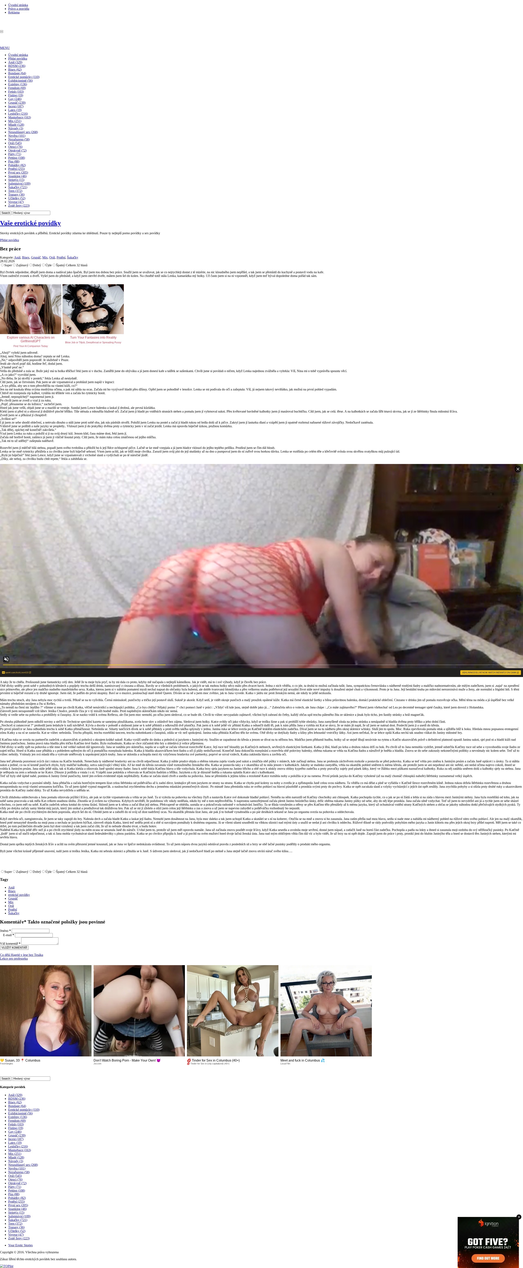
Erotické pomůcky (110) (23, 77)
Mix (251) (14, 121)
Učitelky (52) (16, 198)
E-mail (8, 935)
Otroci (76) (15, 146)
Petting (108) (16, 157)
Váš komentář (10, 943)
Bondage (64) (17, 73)
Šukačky (72, 257)
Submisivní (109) (19, 183)
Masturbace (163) (19, 117)
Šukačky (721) (17, 187)
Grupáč (36, 257)
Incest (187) (15, 106)
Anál (17, 257)
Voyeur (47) (16, 202)
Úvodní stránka (18, 5)
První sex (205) (18, 172)
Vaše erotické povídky (30, 223)
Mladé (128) (16, 124)
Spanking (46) (17, 176)
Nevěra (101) (16, 135)
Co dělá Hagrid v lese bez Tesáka (21, 955)
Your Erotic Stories (20, 1245)
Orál (52, 257)
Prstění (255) (16, 169)
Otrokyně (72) (17, 150)
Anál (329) (15, 62)
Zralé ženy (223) (19, 205)
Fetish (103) (16, 91)
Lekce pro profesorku (14, 958)
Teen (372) (15, 191)
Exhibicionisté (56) (20, 80)
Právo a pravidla (18, 8)
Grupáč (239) (17, 102)
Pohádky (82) (17, 165)
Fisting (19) (15, 95)
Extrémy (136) (17, 84)
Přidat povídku (17, 58)
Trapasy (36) (16, 194)
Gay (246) (14, 99)
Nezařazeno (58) (19, 139)
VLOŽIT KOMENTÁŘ (14, 947)
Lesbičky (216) (18, 113)
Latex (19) (15, 110)
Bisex (25, 257)
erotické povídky (19, 895)
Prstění (61, 257)
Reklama (14, 12)
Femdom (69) (17, 88)
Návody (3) (15, 128)
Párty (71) (14, 154)
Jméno (5, 930)
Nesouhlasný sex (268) (23, 132)
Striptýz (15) (16, 180)
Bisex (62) (15, 69)
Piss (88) (13, 161)
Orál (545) (15, 143)
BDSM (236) (16, 66)
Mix (45, 257)
